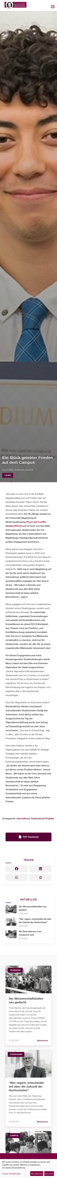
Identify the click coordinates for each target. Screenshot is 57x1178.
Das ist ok (49, 1173)
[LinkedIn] (40, 868)
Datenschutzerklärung (15, 1167)
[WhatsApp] (17, 877)
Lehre (7, 475)
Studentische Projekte (42, 818)
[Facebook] (17, 868)
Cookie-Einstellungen (11, 1173)
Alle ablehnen (37, 1173)
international (23, 818)
